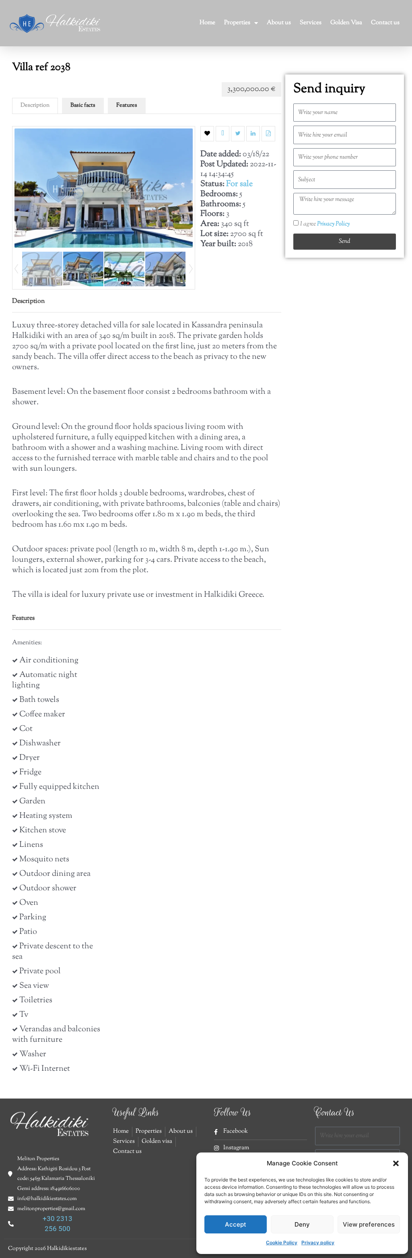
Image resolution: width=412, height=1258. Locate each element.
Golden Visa (346, 23)
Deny (302, 1224)
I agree (325, 224)
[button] (396, 1163)
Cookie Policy (281, 1242)
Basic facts (82, 105)
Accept (235, 1224)
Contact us (385, 23)
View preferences (369, 1224)
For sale (239, 184)
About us (279, 23)
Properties (237, 23)
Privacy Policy (333, 224)
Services (310, 23)
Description (35, 105)
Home (207, 23)
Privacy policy (317, 1242)
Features (126, 105)
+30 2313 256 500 (57, 1224)
